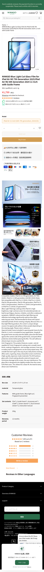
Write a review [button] (22, 460)
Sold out (22, 134)
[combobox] (22, 18)
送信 (22, 517)
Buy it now (22, 140)
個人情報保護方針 (31, 522)
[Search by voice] (39, 18)
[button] (41, 13)
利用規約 (22, 522)
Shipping (5, 95)
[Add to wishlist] (40, 128)
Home (4, 25)
